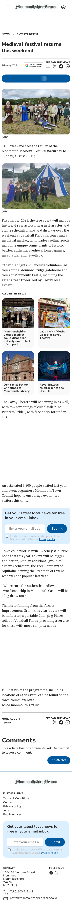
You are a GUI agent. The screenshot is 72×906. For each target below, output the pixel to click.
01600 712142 (24, 891)
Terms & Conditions (16, 798)
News (6, 34)
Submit (57, 528)
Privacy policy (12, 806)
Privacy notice (47, 539)
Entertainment (27, 34)
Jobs (6, 810)
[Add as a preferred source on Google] (33, 65)
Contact (8, 802)
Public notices (12, 814)
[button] (8, 7)
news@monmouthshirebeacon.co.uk (33, 898)
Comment (58, 760)
